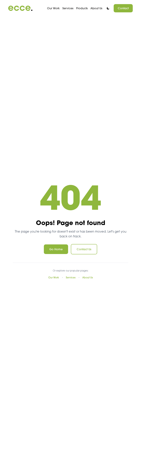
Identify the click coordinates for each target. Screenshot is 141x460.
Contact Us (84, 249)
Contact (123, 8)
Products (82, 8)
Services (67, 8)
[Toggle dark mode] (108, 8)
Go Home (56, 249)
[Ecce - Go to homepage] (20, 8)
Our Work (53, 8)
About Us (96, 8)
